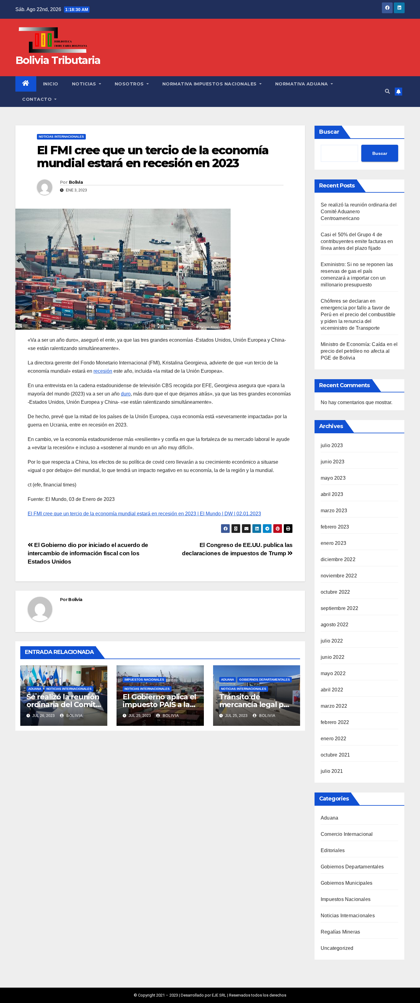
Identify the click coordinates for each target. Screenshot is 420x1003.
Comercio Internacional (347, 834)
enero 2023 (333, 543)
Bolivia (76, 182)
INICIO (50, 84)
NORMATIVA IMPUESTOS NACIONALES (210, 84)
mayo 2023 (333, 478)
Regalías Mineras (340, 931)
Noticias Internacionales (61, 136)
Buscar (329, 131)
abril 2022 (332, 689)
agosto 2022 (334, 624)
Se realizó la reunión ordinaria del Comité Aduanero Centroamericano (359, 211)
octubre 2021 (335, 754)
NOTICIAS (85, 84)
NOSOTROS (130, 84)
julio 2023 (332, 445)
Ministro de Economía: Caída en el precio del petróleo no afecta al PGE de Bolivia (359, 351)
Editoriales (333, 850)
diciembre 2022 (338, 559)
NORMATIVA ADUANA (302, 84)
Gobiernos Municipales (346, 883)
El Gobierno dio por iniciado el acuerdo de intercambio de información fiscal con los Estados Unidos (88, 553)
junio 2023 (332, 461)
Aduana (34, 688)
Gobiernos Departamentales (264, 679)
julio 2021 (332, 771)
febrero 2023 (335, 526)
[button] (387, 91)
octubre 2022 (335, 592)
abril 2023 (332, 494)
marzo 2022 (334, 706)
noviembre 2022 (339, 575)
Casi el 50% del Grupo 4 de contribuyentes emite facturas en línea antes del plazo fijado (357, 241)
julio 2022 (332, 640)
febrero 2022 (335, 722)
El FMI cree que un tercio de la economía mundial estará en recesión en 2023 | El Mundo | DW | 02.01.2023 (144, 513)
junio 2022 (332, 657)
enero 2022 (333, 738)
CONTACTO (37, 99)
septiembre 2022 (339, 608)
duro (126, 393)
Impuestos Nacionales (144, 679)
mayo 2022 (333, 673)
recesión (102, 371)
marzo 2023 (334, 510)
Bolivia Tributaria (57, 60)
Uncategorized (337, 948)
